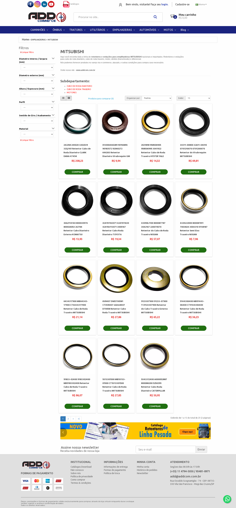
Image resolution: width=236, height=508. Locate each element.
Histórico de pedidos (147, 470)
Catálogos (74, 4)
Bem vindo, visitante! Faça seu (147, 4)
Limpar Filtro (28, 52)
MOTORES (71, 92)
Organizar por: (133, 98)
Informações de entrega (116, 467)
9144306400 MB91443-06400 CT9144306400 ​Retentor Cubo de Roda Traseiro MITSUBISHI (192, 307)
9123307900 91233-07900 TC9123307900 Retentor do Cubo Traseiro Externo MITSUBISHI (154, 307)
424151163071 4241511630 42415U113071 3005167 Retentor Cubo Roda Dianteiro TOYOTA (115, 228)
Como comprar (78, 479)
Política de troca (112, 473)
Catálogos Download (81, 467)
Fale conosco (77, 470)
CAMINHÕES (38, 29)
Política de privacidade (82, 476)
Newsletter (142, 473)
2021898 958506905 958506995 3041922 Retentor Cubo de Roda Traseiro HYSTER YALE (153, 150)
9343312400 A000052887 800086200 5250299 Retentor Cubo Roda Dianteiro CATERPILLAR (154, 385)
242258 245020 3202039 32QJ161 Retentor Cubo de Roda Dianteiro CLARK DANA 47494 (77, 150)
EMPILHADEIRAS (123, 29)
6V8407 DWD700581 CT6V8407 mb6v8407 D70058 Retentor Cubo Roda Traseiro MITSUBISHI (116, 307)
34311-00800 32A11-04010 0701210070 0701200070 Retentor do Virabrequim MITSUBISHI (193, 150)
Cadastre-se (182, 4)
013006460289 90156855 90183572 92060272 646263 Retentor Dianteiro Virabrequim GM (116, 150)
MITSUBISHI (53, 40)
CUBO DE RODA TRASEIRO (79, 89)
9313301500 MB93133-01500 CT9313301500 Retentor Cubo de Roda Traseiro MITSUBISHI (114, 385)
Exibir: (181, 98)
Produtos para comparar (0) (101, 99)
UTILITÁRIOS (98, 29)
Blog (184, 29)
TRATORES (76, 29)
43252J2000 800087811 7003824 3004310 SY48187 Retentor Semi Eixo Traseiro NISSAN (193, 228)
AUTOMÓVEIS (148, 29)
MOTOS (169, 29)
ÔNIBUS (57, 29)
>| (78, 419)
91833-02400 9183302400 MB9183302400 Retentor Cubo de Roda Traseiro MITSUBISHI (77, 385)
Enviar (201, 449)
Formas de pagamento (115, 470)
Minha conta (143, 467)
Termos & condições (81, 483)
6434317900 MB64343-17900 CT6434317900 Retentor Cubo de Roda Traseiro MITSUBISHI (76, 307)
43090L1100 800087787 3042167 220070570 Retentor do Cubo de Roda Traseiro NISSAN (154, 228)
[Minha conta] (121, 5)
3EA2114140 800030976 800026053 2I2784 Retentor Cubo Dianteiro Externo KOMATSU (76, 228)
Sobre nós (76, 473)
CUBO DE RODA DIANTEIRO (79, 86)
